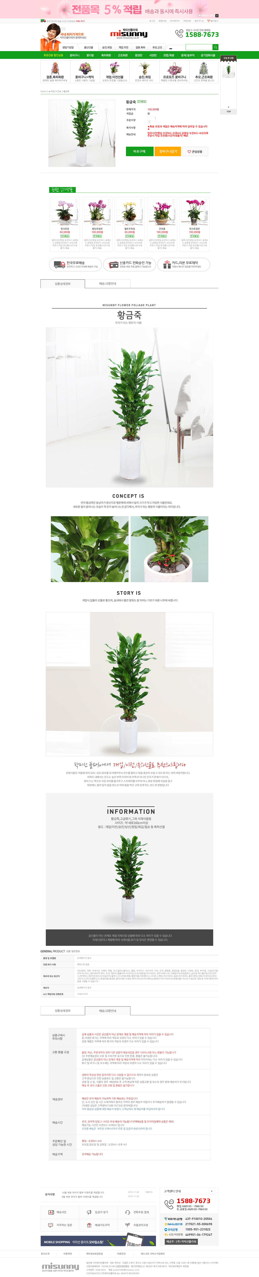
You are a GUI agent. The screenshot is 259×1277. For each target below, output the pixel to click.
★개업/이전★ (54, 91)
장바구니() (199, 21)
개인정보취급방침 (94, 1254)
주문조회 (187, 21)
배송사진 (61, 1212)
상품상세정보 (63, 284)
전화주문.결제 (141, 1212)
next (64, 28)
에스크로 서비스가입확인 (153, 1254)
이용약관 (67, 1254)
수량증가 (149, 121)
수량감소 (149, 122)
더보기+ (149, 1192)
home (43, 91)
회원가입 (162, 21)
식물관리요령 (140, 1225)
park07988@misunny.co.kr (126, 1270)
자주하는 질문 (64, 1225)
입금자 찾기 (101, 1212)
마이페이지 (175, 21)
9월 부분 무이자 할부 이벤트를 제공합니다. (82, 1197)
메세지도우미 (102, 1225)
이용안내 (121, 1254)
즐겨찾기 (214, 21)
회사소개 (45, 1254)
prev (61, 28)
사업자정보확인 (122, 1266)
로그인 (152, 21)
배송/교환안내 (107, 283)
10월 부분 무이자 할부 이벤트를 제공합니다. (83, 1193)
